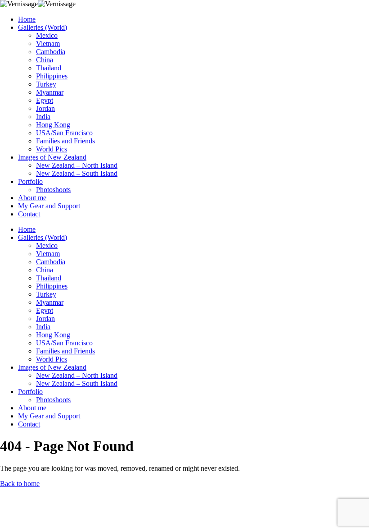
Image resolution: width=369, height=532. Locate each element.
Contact (29, 214)
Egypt (44, 100)
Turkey (46, 84)
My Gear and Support (49, 206)
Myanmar (49, 92)
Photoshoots (53, 189)
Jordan (45, 108)
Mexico (47, 35)
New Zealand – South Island (76, 173)
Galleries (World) (42, 27)
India (43, 116)
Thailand (48, 68)
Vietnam (48, 43)
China (44, 60)
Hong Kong (53, 124)
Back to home (20, 483)
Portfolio (30, 181)
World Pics (51, 149)
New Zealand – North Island (76, 165)
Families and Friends (65, 141)
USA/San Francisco (64, 133)
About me (32, 198)
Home (27, 19)
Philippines (52, 76)
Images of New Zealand (52, 157)
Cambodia (50, 51)
